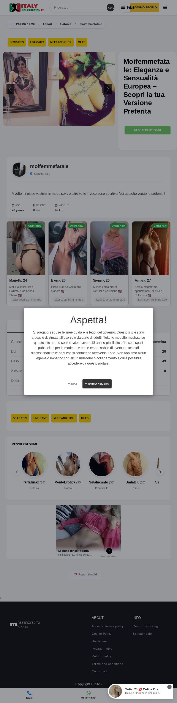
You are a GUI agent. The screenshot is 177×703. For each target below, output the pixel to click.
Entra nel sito (98, 383)
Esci (73, 383)
